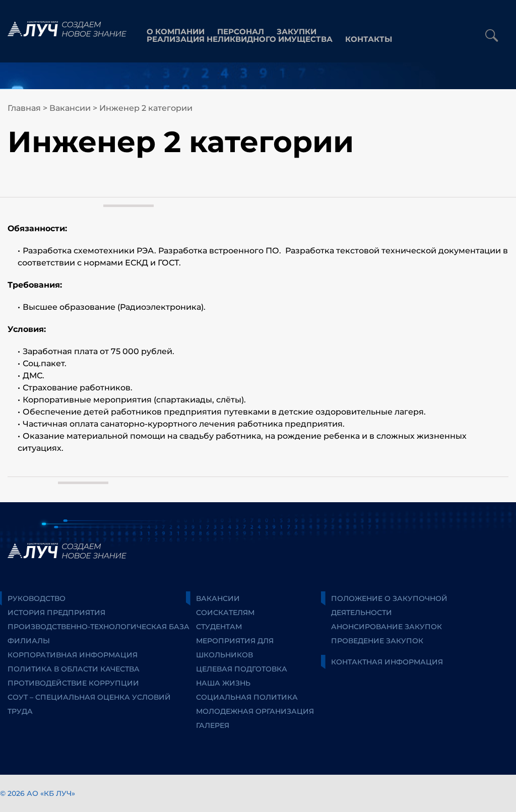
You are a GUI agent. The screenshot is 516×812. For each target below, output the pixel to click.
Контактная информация (387, 661)
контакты (368, 39)
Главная (24, 108)
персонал (240, 31)
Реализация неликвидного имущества (240, 39)
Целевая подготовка (241, 668)
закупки (296, 31)
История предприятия (56, 612)
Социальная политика (247, 697)
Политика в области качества (74, 668)
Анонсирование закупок (386, 626)
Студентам (219, 626)
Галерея (212, 725)
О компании (176, 31)
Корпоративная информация (73, 654)
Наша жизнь (223, 683)
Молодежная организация (255, 711)
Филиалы (29, 640)
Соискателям (225, 612)
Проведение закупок (377, 640)
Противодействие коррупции (73, 683)
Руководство (37, 598)
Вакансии (70, 108)
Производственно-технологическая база (98, 626)
